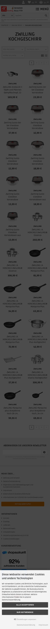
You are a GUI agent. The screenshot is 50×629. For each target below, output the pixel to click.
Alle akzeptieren (25, 605)
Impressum (43, 625)
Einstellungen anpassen (26, 619)
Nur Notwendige (25, 612)
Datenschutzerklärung (26, 625)
